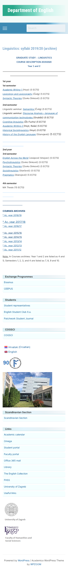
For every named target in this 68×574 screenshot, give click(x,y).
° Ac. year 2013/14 (12, 241)
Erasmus (8, 282)
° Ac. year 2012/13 (12, 245)
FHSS (7, 480)
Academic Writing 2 (13, 126)
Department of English (30, 10)
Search (61, 28)
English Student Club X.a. (17, 311)
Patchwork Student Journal (18, 318)
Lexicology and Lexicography (17, 94)
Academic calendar (14, 434)
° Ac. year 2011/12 (12, 249)
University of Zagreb (15, 486)
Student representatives (17, 305)
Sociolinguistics (10, 170)
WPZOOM (35, 564)
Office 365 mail (12, 460)
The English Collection (16, 473)
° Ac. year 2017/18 (14, 221)
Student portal (11, 447)
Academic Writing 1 (13, 89)
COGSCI (8, 335)
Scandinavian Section (15, 417)
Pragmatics (8, 175)
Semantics (29, 109)
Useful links (10, 493)
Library (8, 467)
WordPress (23, 560)
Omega (8, 441)
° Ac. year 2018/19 (12, 215)
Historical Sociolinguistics (16, 130)
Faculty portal (11, 454)
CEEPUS (8, 288)
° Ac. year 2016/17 (12, 226)
